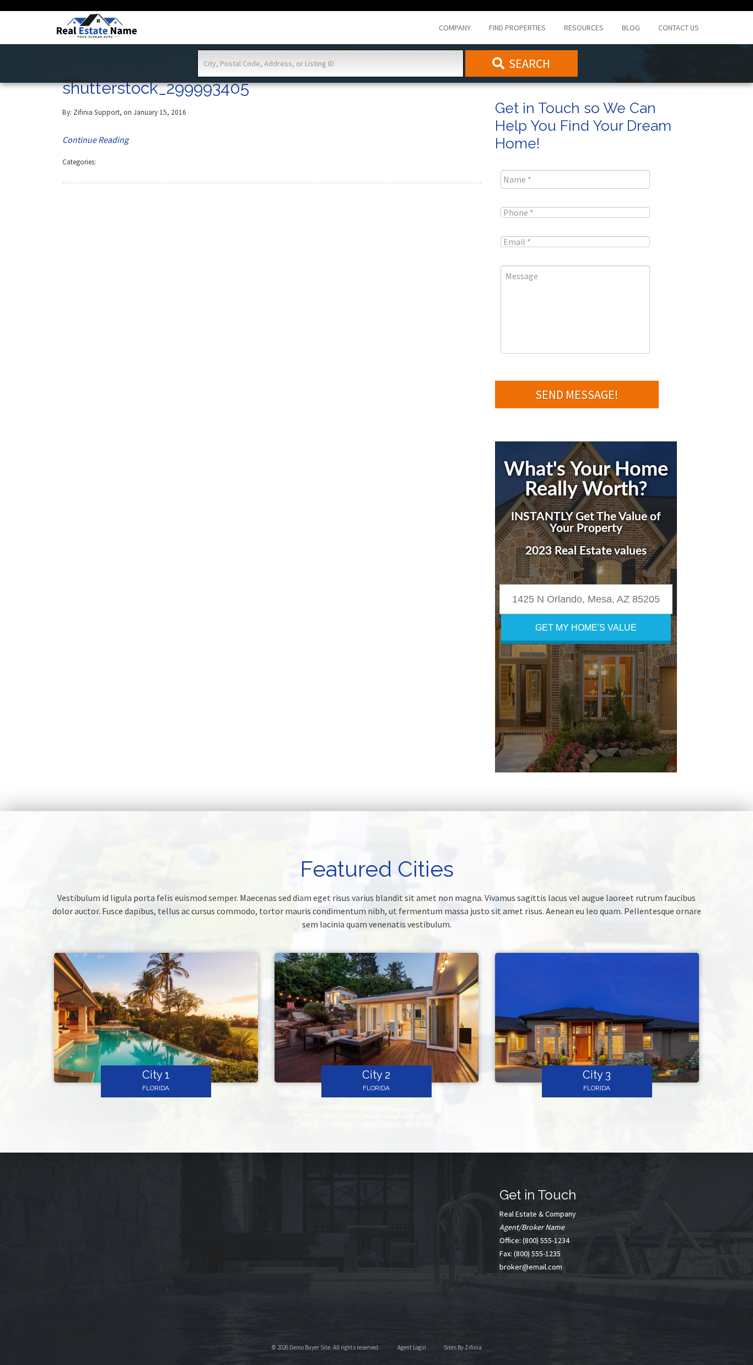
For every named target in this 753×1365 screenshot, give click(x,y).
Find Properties (517, 28)
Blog (631, 28)
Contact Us (678, 28)
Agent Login (411, 1347)
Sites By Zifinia (463, 1347)
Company (455, 28)
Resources (584, 28)
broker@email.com (530, 1267)
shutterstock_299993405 (155, 88)
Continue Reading (95, 139)
